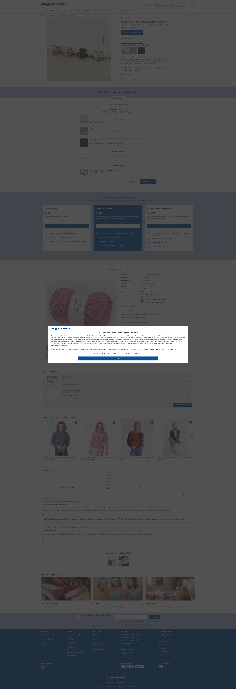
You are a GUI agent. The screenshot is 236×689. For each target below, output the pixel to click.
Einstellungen (82, 343)
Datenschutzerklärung (100, 343)
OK (59, 349)
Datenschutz (138, 353)
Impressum (97, 353)
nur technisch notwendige (124, 349)
